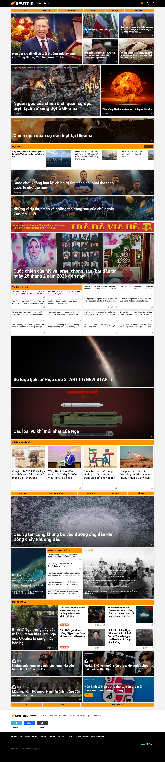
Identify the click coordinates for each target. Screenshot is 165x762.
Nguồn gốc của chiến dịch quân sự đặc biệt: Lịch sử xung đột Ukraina (45, 68)
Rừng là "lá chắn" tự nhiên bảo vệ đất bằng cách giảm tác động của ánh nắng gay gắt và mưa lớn (111, 582)
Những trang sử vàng (95, 566)
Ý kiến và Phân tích (22, 442)
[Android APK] (146, 744)
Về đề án (14, 736)
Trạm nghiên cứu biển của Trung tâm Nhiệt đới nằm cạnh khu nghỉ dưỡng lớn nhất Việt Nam (110, 592)
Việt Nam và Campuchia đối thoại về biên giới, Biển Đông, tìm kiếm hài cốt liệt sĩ (28, 586)
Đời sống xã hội (83, 716)
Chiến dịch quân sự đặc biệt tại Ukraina (82, 130)
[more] (79, 61)
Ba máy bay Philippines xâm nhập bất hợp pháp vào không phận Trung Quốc (26, 580)
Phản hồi (43, 736)
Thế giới (53, 716)
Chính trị (62, 716)
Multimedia (16, 654)
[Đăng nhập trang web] (147, 3)
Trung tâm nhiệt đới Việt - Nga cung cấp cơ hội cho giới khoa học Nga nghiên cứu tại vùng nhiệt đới (112, 571)
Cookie (69, 736)
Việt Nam (44, 716)
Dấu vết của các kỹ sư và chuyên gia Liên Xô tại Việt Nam (104, 576)
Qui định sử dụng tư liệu (28, 736)
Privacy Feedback (97, 736)
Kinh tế (71, 716)
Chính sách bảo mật (82, 736)
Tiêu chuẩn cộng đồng (56, 736)
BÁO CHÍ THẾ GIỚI (57, 550)
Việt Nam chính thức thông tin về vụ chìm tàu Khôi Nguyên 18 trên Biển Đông (27, 592)
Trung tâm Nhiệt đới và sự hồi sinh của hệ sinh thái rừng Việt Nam (107, 587)
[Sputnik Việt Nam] (23, 6)
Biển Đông (16, 575)
